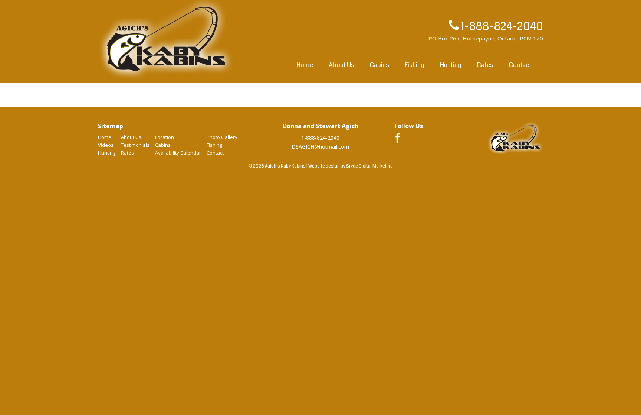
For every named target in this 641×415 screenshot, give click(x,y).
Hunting (450, 64)
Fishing (414, 64)
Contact (520, 64)
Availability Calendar (178, 152)
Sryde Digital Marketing (369, 166)
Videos (106, 145)
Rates (485, 64)
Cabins (379, 64)
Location (164, 137)
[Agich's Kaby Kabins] (166, 79)
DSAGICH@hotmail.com (320, 146)
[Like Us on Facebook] (397, 140)
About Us (341, 64)
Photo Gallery (222, 137)
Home (304, 64)
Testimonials (135, 145)
